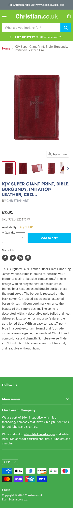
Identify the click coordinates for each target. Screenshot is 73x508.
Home (6, 48)
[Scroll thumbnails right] (67, 168)
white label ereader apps (39, 434)
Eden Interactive (33, 417)
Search (6, 489)
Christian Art (17, 200)
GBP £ (8, 462)
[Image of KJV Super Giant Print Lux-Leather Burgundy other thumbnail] (8, 168)
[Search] (65, 27)
